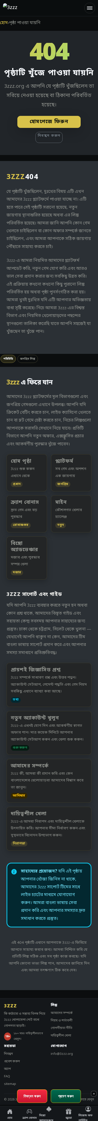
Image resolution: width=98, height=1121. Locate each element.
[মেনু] (89, 8)
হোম (4, 23)
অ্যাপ (7, 1069)
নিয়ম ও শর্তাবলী (61, 1020)
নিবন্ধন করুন (49, 135)
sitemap (10, 1084)
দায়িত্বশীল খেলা (61, 1035)
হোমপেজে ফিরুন (49, 122)
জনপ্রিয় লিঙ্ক (27, 359)
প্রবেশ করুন (12, 1061)
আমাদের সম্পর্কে (62, 1013)
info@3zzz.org (62, 1054)
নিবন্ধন (8, 1054)
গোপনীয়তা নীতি (61, 1028)
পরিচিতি (8, 359)
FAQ (7, 1076)
